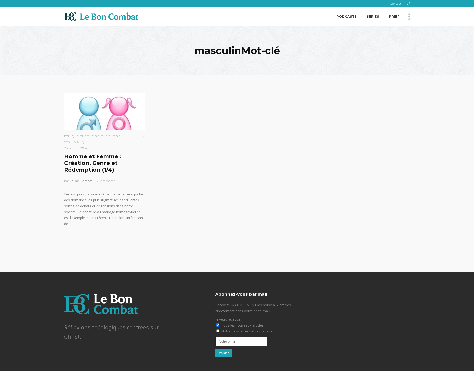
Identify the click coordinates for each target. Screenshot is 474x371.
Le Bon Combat (81, 181)
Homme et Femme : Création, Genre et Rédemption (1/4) (92, 163)
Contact (395, 3)
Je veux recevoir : (228, 319)
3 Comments (105, 181)
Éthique (71, 136)
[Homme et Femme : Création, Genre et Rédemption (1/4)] (104, 111)
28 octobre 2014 (75, 148)
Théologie (90, 136)
